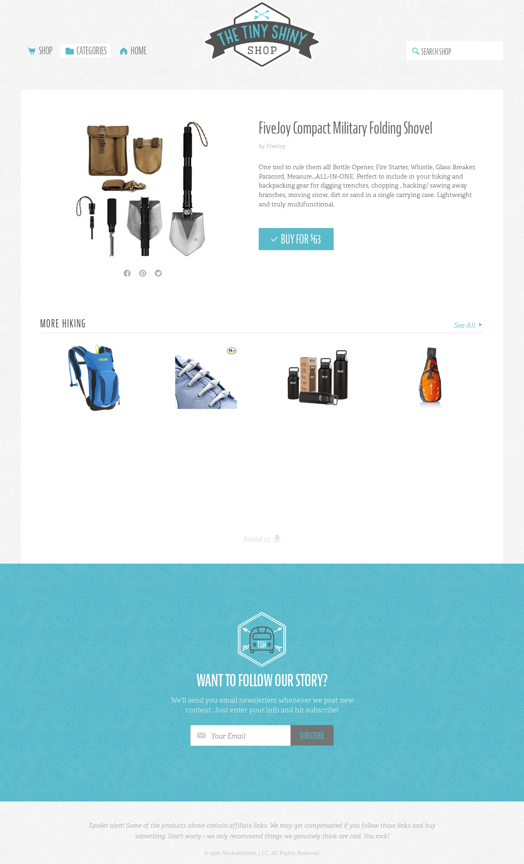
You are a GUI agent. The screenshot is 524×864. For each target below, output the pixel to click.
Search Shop (436, 52)
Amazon (277, 539)
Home (139, 51)
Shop (45, 51)
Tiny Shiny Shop (262, 34)
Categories (91, 51)
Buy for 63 (300, 239)
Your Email (228, 736)
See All (465, 325)
